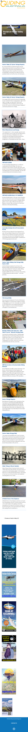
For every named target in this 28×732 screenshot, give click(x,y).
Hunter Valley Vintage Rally (9, 433)
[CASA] (9, 546)
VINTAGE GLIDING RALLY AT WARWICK (12, 195)
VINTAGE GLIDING (7, 162)
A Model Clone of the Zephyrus (10, 498)
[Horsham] (9, 584)
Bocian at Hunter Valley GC (8, 25)
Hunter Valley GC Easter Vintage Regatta (13, 64)
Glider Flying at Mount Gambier (10, 466)
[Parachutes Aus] (9, 648)
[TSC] (9, 616)
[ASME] (7, 706)
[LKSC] (9, 681)
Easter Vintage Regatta (8, 399)
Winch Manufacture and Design (10, 130)
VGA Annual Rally (6, 298)
